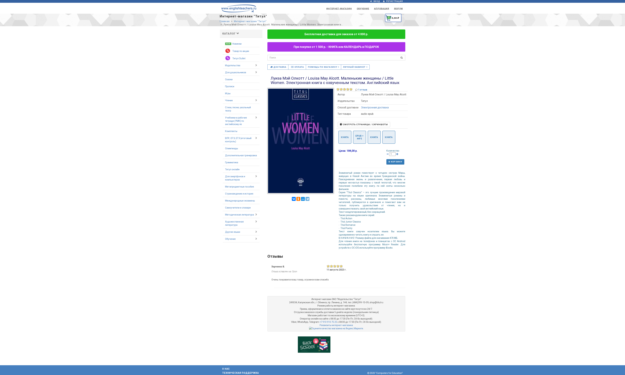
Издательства (232, 65)
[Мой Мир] (303, 199)
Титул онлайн (232, 169)
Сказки (229, 79)
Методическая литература (239, 214)
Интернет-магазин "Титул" (250, 21)
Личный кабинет (354, 67)
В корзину (395, 161)
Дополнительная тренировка (241, 155)
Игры (227, 93)
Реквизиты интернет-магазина (336, 325)
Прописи (229, 86)
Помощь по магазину (323, 67)
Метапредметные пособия (239, 186)
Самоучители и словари (238, 207)
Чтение (229, 100)
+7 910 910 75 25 (328, 322)
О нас (226, 369)
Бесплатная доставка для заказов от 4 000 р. (336, 34)
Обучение (363, 8)
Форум (398, 8)
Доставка (279, 67)
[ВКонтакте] (294, 199)
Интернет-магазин (339, 8)
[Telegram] (307, 199)
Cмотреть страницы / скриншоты (365, 124)
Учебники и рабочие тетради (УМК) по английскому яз (236, 120)
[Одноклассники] (298, 199)
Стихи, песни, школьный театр (238, 109)
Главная (225, 21)
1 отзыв (362, 89)
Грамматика (231, 162)
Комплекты (231, 131)
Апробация (381, 8)
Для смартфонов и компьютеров (235, 178)
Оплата (299, 67)
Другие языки (232, 232)
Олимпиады (231, 148)
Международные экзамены (240, 200)
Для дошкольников (235, 72)
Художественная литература (234, 223)
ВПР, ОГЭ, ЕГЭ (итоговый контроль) (238, 140)
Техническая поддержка (240, 373)
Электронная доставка (375, 107)
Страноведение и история (239, 193)
